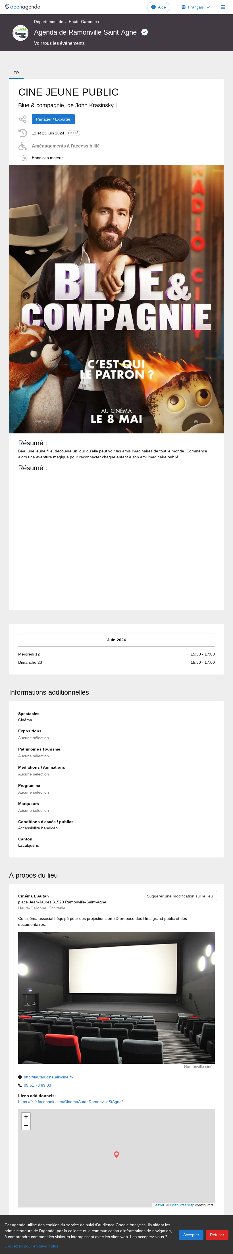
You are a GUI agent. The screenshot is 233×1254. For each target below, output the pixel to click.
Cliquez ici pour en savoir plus (31, 1246)
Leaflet (158, 1204)
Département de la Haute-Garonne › (66, 21)
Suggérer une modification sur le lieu (180, 896)
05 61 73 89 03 (37, 1085)
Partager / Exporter (53, 119)
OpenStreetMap (182, 1204)
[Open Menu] (222, 7)
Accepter (191, 1234)
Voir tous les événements (59, 43)
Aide (162, 7)
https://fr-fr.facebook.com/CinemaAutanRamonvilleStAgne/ (70, 1101)
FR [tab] (16, 73)
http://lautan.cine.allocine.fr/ (48, 1077)
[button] (116, 1154)
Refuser (217, 1234)
